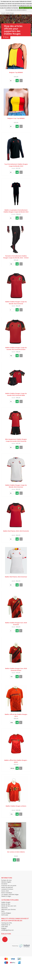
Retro (3, 911)
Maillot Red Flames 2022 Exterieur (16, 577)
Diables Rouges (10, 13)
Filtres (6, 37)
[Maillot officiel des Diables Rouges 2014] (16, 698)
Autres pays (4, 915)
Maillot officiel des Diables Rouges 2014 (16, 715)
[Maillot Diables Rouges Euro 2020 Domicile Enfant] (16, 652)
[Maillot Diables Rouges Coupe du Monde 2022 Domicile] (16, 285)
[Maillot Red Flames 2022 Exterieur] (16, 560)
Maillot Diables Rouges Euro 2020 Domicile (16, 623)
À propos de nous (6, 880)
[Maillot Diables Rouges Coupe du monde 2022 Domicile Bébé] (16, 377)
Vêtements (4, 908)
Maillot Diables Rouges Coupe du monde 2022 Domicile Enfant (16, 348)
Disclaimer (4, 884)
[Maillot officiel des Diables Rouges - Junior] (16, 744)
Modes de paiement (7, 887)
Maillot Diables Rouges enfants (16, 806)
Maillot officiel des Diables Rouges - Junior (16, 761)
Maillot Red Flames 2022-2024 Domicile (16, 531)
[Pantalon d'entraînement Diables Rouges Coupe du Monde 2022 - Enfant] (16, 239)
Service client (5, 891)
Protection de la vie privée (8, 885)
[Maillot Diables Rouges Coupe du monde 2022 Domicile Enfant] (16, 331)
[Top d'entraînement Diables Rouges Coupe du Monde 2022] (16, 148)
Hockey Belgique (6, 913)
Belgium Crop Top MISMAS (16, 118)
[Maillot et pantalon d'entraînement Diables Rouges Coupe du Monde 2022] (16, 193)
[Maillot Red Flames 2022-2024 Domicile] (16, 514)
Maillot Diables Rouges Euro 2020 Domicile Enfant (16, 669)
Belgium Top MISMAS (16, 72)
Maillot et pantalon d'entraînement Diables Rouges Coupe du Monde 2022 (16, 211)
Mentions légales (6, 882)
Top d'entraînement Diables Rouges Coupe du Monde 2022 (16, 165)
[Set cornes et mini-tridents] (16, 835)
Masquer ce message (25, 8)
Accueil (3, 13)
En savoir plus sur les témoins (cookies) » (16, 10)
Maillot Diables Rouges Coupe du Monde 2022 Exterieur (16, 486)
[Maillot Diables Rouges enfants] (16, 790)
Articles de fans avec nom (8, 906)
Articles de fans (5, 904)
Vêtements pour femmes (8, 909)
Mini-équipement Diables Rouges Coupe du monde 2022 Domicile (16, 440)
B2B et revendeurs (6, 893)
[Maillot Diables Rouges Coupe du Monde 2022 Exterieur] (16, 469)
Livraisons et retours (7, 889)
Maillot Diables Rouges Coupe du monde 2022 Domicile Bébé (16, 394)
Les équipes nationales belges (10, 894)
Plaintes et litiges (6, 896)
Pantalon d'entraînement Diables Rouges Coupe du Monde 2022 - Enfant (16, 257)
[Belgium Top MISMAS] (16, 56)
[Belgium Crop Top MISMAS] (16, 102)
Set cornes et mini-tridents (16, 852)
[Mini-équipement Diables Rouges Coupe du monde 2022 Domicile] (16, 423)
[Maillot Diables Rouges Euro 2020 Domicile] (16, 606)
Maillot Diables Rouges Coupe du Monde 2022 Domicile (16, 302)
